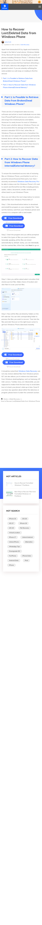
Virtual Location (14, 533)
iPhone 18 (23, 523)
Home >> (6, 399)
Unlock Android (27, 537)
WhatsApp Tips (14, 546)
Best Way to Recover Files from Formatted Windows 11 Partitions (25, 494)
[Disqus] (21, 434)
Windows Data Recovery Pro (28, 181)
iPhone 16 (12, 519)
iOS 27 (11, 523)
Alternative (28, 542)
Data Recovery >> (16, 399)
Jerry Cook (8, 42)
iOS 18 (11, 528)
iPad (26, 560)
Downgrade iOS (14, 551)
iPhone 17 (12, 537)
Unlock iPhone (14, 542)
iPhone (11, 565)
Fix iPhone (12, 556)
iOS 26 (24, 519)
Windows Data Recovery (27, 371)
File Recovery (24, 528)
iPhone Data (27, 556)
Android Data (13, 560)
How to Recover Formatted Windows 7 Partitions (24, 484)
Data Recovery (24, 44)
